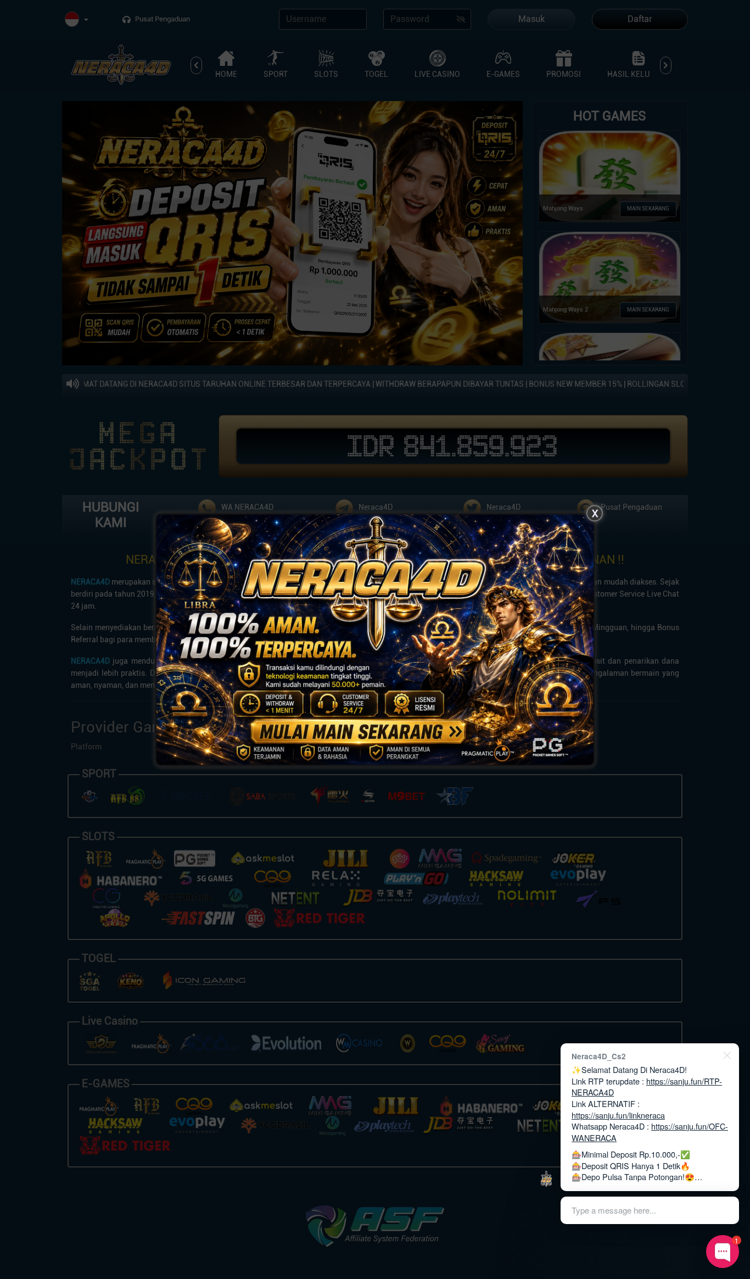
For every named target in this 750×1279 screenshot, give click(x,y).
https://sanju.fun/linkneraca (618, 1115)
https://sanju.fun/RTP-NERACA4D (647, 1086)
